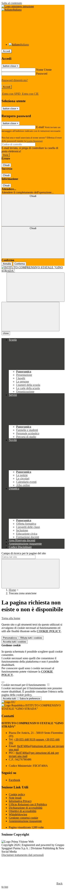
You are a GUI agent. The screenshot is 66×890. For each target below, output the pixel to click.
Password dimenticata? (14, 80)
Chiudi (6, 165)
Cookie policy (17, 794)
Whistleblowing (18, 814)
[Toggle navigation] (30, 316)
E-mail (40, 127)
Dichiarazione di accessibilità (25, 807)
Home (12, 589)
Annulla (7, 263)
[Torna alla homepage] (33, 269)
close (6, 333)
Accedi (6, 51)
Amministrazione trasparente (25, 821)
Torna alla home (10, 618)
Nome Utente (44, 69)
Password (41, 73)
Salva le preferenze (30, 698)
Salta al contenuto (11, 3)
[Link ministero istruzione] (17, 6)
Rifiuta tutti (31, 637)
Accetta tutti (14, 641)
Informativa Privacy (20, 801)
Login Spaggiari (35, 141)
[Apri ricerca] (36, 287)
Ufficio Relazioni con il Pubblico (28, 804)
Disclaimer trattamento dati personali (22, 855)
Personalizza (10, 637)
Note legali (15, 797)
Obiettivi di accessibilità (22, 811)
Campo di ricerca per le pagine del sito (23, 553)
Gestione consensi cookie (23, 817)
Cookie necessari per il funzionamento (23, 684)
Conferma (19, 263)
